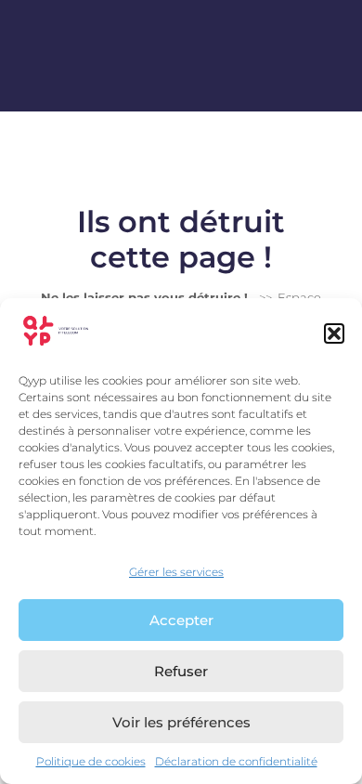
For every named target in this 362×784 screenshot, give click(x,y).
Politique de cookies (91, 761)
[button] (334, 333)
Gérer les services (176, 572)
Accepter (181, 620)
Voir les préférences (181, 722)
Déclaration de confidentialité (236, 761)
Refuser (181, 671)
